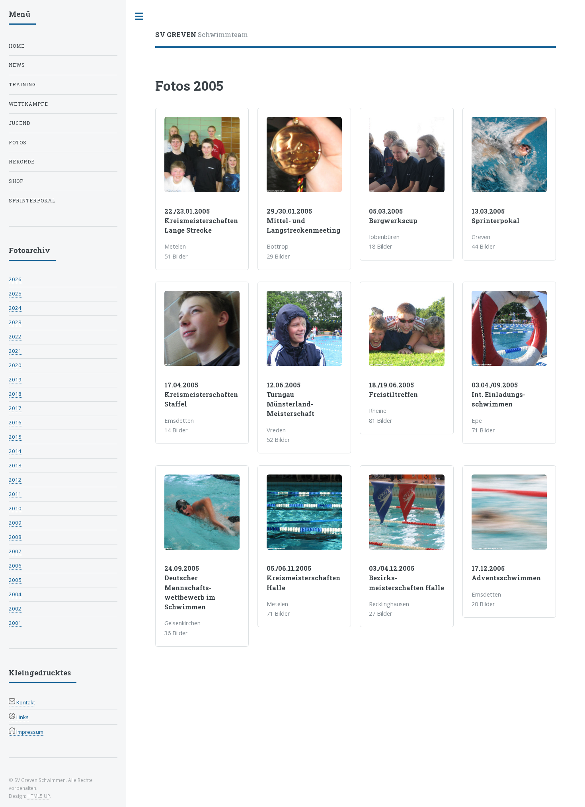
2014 (15, 451)
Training (22, 85)
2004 (15, 594)
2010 (15, 508)
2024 (15, 307)
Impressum (29, 731)
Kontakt (25, 702)
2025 (15, 293)
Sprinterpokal (32, 201)
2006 (15, 565)
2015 (15, 436)
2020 (15, 365)
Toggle (139, 16)
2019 (15, 379)
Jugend (19, 123)
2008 (15, 537)
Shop (16, 181)
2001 (15, 622)
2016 (15, 422)
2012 (15, 479)
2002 (15, 608)
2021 (15, 350)
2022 (15, 336)
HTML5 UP (38, 796)
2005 (15, 579)
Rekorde (22, 162)
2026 (15, 279)
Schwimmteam (201, 34)
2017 (15, 408)
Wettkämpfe (28, 104)
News (17, 65)
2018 (15, 393)
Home (17, 46)
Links (22, 717)
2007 (15, 551)
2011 (15, 494)
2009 (15, 522)
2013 (15, 465)
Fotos (18, 143)
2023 (15, 322)
